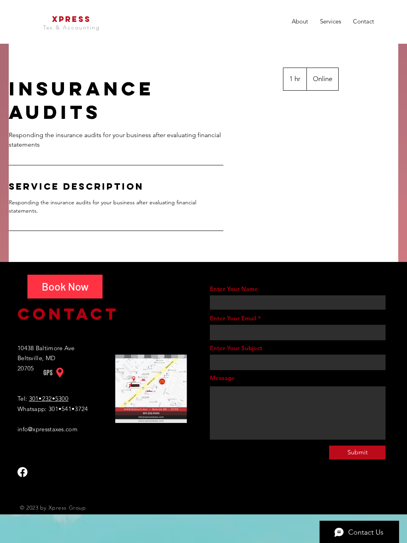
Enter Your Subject (236, 348)
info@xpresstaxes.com (47, 429)
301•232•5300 (49, 398)
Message (222, 378)
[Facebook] (22, 472)
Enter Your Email (233, 318)
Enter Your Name (234, 289)
